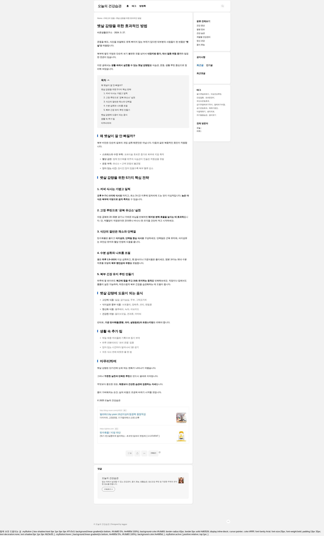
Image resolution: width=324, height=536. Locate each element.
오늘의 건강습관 (110, 6)
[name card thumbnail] (181, 480)
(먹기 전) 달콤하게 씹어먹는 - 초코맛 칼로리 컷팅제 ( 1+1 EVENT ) (129, 436)
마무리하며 (106, 123)
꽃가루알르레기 (203, 94)
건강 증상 (201, 26)
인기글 (209, 65)
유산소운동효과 (203, 101)
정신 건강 (201, 41)
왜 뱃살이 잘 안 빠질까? (112, 85)
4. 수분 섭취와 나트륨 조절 (116, 106)
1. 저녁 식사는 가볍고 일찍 (116, 93)
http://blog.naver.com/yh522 (111, 410)
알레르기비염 (219, 105)
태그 (134, 6)
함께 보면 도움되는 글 (10, 531)
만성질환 (200, 98)
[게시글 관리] (144, 453)
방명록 (142, 6)
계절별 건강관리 (203, 37)
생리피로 (210, 111)
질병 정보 (201, 29)
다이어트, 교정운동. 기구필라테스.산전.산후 (119, 418)
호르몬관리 (209, 98)
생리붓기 (212, 115)
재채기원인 (213, 108)
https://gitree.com (107, 429)
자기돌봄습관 (202, 115)
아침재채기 (201, 111)
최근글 (200, 65)
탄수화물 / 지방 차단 (110, 432)
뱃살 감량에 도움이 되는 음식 (114, 115)
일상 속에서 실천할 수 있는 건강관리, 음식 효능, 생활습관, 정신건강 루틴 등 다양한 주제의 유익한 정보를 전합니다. (139, 483)
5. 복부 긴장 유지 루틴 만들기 (117, 110)
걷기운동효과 (202, 108)
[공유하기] (137, 453)
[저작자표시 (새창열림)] (159, 452)
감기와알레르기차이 (205, 105)
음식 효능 (201, 45)
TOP (228, 521)
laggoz (124, 524)
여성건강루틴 (216, 94)
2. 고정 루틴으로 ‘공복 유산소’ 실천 (119, 97)
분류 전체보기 (203, 21)
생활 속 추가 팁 (108, 119)
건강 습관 (201, 33)
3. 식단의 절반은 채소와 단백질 (118, 102)
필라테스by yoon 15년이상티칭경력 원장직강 (123, 414)
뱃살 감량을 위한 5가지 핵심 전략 (116, 89)
